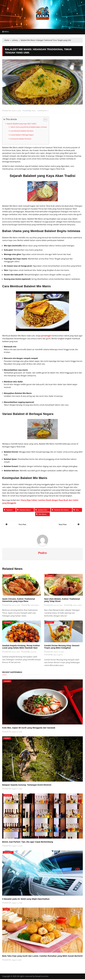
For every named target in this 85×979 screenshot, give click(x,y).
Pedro (34, 111)
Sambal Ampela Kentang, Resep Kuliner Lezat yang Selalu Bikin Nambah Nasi (21, 646)
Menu (6, 32)
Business (7, 795)
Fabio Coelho (77, 605)
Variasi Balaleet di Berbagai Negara (22, 135)
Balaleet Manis (25, 510)
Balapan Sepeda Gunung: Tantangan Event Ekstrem (26, 785)
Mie (77, 510)
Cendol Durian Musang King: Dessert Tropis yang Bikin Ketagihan (61, 646)
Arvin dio (33, 652)
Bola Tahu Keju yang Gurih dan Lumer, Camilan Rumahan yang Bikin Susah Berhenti (42, 956)
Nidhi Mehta (35, 605)
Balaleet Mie (42, 510)
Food (6, 909)
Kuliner (7, 681)
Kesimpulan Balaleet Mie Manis (21, 139)
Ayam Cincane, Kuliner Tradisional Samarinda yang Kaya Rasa (18, 600)
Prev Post (22, 524)
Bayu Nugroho (58, 655)
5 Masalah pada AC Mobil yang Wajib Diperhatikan (26, 899)
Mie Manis (42, 514)
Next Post (63, 524)
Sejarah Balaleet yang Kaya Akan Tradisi (21, 124)
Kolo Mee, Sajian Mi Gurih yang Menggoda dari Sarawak (28, 728)
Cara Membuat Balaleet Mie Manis (22, 131)
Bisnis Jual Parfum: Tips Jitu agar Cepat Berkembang (27, 842)
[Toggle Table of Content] (44, 119)
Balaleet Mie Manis (61, 510)
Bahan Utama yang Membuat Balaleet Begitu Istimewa (29, 127)
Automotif (8, 852)
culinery (7, 576)
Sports (6, 738)
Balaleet (9, 510)
